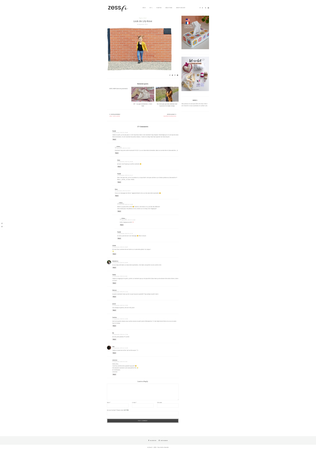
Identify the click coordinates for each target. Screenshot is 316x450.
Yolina (114, 274)
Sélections (168, 7)
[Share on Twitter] (172, 75)
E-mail (134, 402)
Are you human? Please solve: (115, 410)
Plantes (159, 7)
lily (113, 333)
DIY (150, 7)
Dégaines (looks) (143, 18)
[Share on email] (177, 75)
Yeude (114, 131)
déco (144, 7)
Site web (159, 402)
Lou (113, 346)
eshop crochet (180, 7)
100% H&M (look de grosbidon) (118, 88)
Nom (109, 402)
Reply (114, 139)
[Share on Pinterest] (175, 75)
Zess (118, 160)
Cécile (114, 245)
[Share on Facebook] (170, 75)
